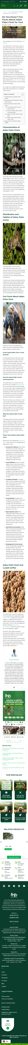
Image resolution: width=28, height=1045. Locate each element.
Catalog (7, 862)
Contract (7, 875)
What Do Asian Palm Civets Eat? (14, 114)
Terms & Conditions (7, 999)
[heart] (17, 6)
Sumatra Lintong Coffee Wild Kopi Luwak (13, 767)
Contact (3, 986)
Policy (13, 1003)
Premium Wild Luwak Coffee (20, 818)
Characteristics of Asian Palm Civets (13, 97)
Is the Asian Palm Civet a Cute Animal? (14, 108)
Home (5, 11)
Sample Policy (5, 1007)
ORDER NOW (8, 848)
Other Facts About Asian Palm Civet (14, 118)
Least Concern (17, 80)
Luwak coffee (7, 617)
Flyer (19, 862)
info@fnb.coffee (14, 917)
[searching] (14, 6)
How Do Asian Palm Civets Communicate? (14, 111)
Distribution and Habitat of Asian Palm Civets (14, 101)
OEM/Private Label (6, 818)
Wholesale (4, 977)
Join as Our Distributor (20, 796)
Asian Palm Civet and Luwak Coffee (12, 121)
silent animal (20, 384)
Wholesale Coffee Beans (6, 796)
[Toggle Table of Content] (22, 94)
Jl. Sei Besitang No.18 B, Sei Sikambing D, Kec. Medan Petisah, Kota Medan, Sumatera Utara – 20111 (14, 939)
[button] (1, 842)
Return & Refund (6, 1003)
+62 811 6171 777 (14, 915)
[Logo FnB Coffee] (3, 5)
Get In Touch (12, 1)
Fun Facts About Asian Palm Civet (12, 104)
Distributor (21, 875)
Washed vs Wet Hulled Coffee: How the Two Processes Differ (12, 758)
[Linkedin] (14, 687)
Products (4, 975)
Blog (10, 11)
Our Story (4, 980)
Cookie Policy (5, 1009)
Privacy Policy (5, 996)
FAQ (19, 867)
